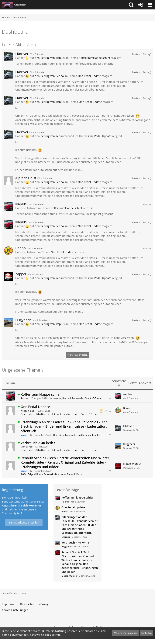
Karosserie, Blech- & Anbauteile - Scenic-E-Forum (76, 398)
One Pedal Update (89, 76)
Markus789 (27, 446)
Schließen (146, 632)
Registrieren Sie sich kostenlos (21, 505)
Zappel (20, 274)
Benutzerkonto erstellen (24, 522)
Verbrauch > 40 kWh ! (38, 442)
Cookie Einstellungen (15, 610)
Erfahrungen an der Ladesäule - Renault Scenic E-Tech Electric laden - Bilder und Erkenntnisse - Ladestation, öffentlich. (64, 426)
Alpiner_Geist (25, 178)
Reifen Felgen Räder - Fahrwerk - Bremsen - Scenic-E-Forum (52, 474)
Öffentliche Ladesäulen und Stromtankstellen (76, 435)
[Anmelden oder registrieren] (140, 5)
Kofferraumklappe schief (94, 58)
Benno (20, 248)
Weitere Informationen (125, 632)
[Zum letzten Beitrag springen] (118, 396)
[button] (131, 5)
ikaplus (21, 204)
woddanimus (27, 410)
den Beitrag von (50, 58)
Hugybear (23, 320)
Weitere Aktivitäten (77, 354)
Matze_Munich (132, 463)
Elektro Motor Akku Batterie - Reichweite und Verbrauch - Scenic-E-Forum (59, 414)
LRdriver (21, 53)
